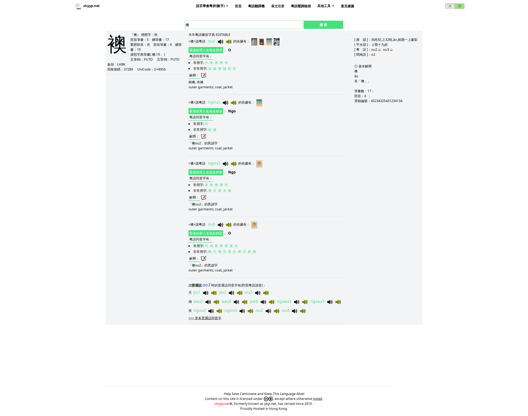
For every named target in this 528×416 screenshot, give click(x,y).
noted (317, 398)
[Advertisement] (229, 355)
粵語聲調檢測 (301, 6)
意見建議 (347, 6)
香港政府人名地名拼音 (205, 50)
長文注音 (277, 6)
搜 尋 (323, 24)
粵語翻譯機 (256, 6)
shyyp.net (222, 403)
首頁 (238, 6)
